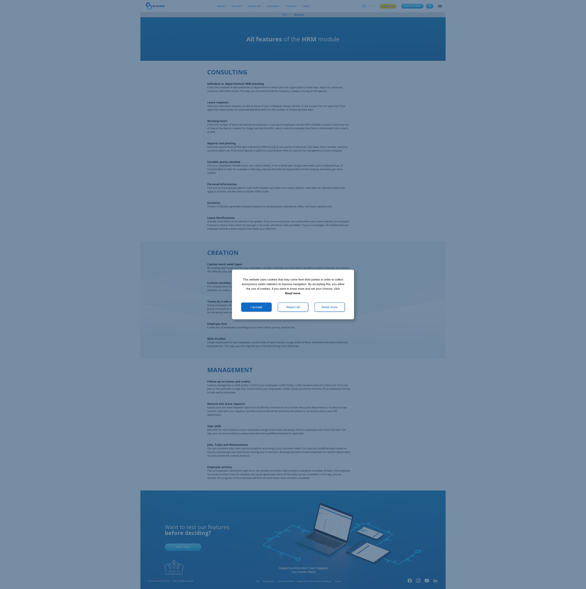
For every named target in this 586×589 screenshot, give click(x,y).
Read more (292, 293)
